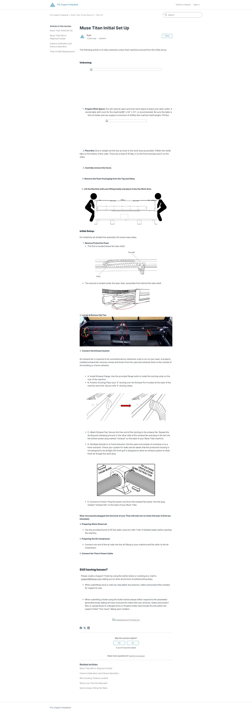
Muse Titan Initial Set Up (61, 30)
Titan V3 (99, 15)
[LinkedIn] (88, 628)
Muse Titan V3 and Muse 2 (82, 15)
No (133, 643)
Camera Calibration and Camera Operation (61, 45)
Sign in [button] (197, 4)
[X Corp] (84, 628)
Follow (167, 36)
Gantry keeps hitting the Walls (93, 688)
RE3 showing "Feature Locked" (94, 678)
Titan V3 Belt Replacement (62, 51)
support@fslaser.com (91, 579)
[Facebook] (81, 628)
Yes (119, 643)
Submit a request (183, 4)
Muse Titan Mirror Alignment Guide (58, 37)
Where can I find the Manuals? (94, 683)
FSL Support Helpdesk (59, 15)
